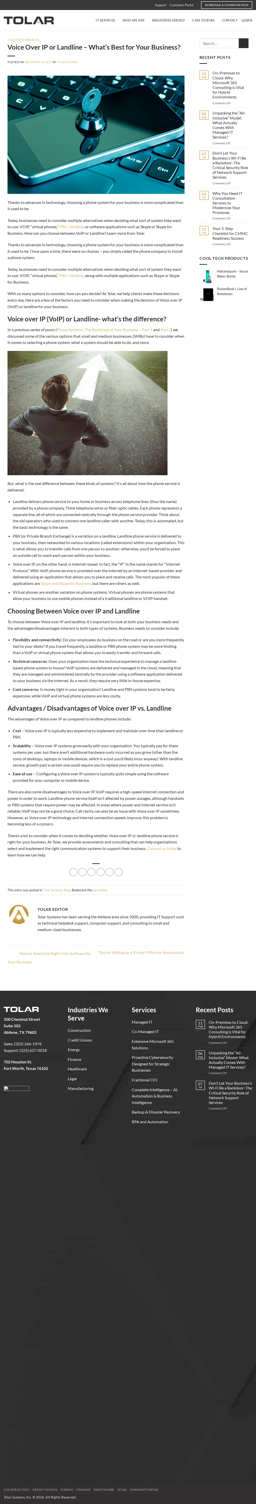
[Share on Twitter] (82, 872)
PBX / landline (71, 226)
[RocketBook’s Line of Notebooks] (208, 293)
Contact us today (161, 848)
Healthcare (77, 1068)
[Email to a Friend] (91, 872)
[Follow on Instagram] (17, 1081)
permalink (100, 890)
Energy (74, 1049)
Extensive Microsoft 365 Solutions (153, 1044)
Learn (247, 20)
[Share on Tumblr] (118, 872)
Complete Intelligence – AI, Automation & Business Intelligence (155, 1096)
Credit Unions (80, 1040)
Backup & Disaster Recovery (156, 1111)
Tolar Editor (67, 62)
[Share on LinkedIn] (110, 872)
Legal (72, 1078)
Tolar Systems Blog (24, 39)
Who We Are (133, 20)
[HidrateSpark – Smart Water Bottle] (208, 276)
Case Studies (203, 20)
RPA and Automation (150, 1121)
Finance (74, 1059)
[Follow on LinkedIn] (25, 1081)
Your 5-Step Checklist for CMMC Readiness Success (230, 233)
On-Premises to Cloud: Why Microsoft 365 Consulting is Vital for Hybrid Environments (228, 84)
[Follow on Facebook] (8, 1081)
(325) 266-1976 (28, 1043)
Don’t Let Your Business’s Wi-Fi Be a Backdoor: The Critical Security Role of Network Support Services (230, 165)
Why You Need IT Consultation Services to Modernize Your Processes (227, 203)
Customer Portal (182, 5)
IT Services (105, 20)
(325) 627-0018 (33, 1050)
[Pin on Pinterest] (100, 872)
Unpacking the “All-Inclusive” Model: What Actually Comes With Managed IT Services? (229, 124)
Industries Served (168, 20)
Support (160, 5)
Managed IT (142, 1022)
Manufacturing (81, 1088)
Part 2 (165, 329)
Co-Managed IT (145, 1031)
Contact (230, 20)
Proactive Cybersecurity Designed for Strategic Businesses (152, 1063)
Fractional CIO (144, 1079)
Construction (79, 1030)
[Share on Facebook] (73, 872)
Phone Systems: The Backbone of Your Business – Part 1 (104, 329)
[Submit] (243, 43)
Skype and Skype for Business (66, 583)
